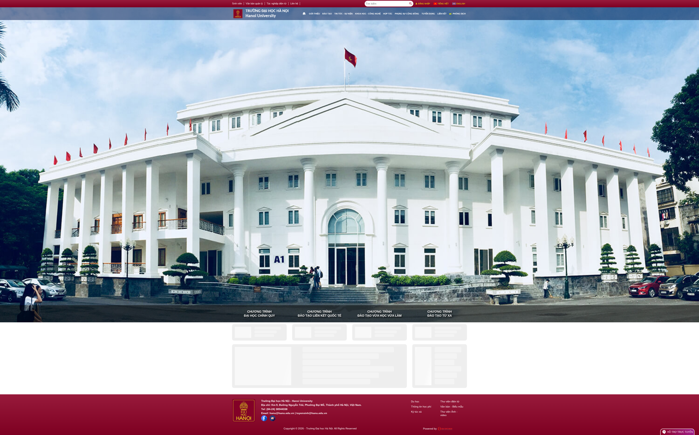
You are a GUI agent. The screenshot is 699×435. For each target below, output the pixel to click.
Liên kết (442, 14)
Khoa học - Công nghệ (368, 14)
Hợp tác (387, 14)
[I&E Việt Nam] (445, 428)
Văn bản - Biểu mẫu (451, 406)
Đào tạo (327, 14)
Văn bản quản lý (254, 3)
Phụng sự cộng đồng (407, 14)
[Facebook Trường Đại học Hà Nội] (264, 420)
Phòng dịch (457, 14)
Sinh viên (237, 3)
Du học (415, 401)
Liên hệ (294, 3)
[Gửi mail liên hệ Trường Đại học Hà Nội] (272, 420)
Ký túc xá (416, 411)
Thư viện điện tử (449, 401)
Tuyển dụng (428, 14)
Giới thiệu (314, 14)
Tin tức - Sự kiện (343, 14)
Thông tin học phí (421, 406)
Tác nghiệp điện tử (277, 3)
